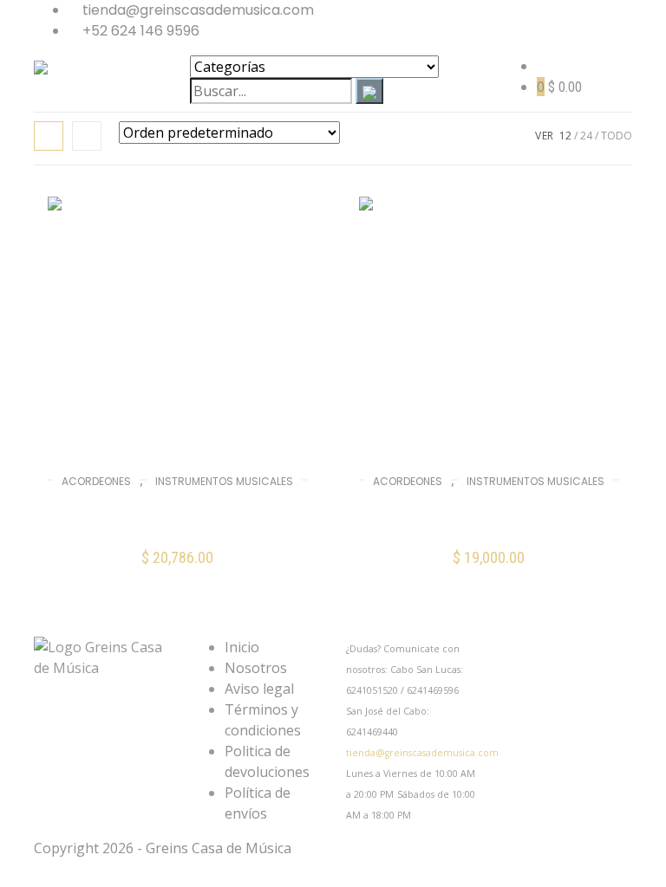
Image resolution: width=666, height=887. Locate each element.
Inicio (242, 647)
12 (565, 135)
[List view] (86, 136)
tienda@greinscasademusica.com (422, 753)
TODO (616, 135)
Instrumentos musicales (224, 481)
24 (586, 135)
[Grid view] (48, 136)
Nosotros (256, 667)
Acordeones (96, 481)
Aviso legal (259, 688)
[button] (488, 569)
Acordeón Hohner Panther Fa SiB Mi (488, 516)
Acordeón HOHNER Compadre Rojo (177, 516)
